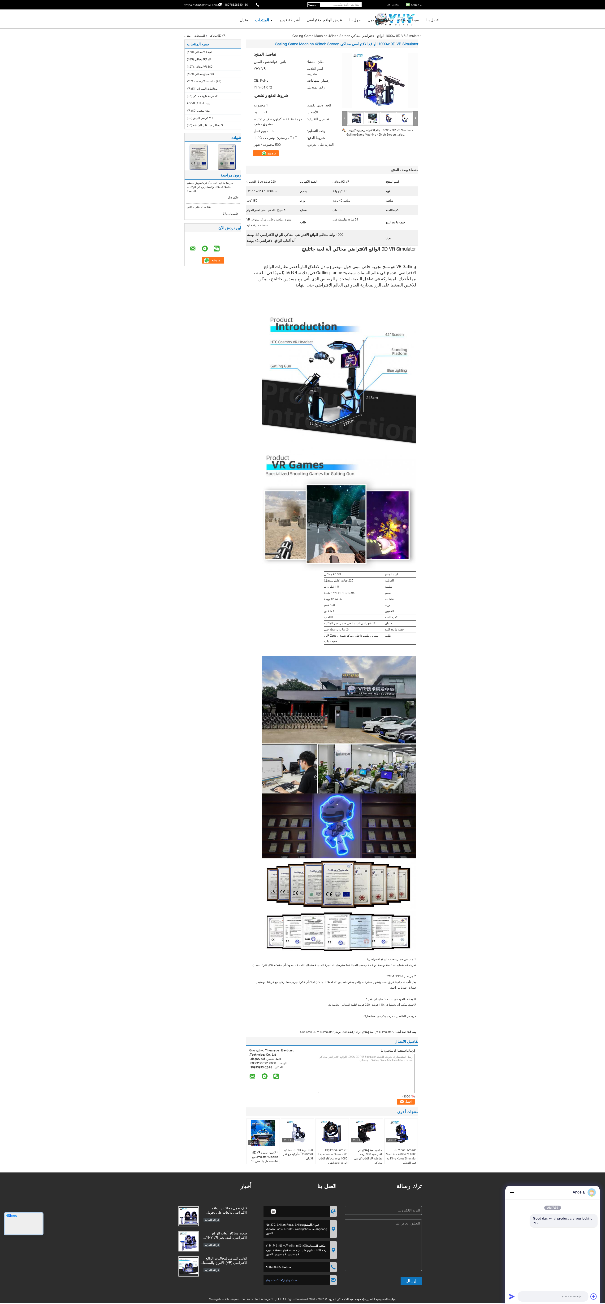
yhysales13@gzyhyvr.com (201, 5)
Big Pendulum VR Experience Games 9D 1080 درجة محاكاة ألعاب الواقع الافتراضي (332, 1156)
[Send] (512, 1296)
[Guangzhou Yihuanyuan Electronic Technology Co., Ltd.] (344, 118)
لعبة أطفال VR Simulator (391, 1032)
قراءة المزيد (212, 1219)
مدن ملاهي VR (198, 110)
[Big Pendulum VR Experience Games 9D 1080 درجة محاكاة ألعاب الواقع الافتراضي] (332, 1132)
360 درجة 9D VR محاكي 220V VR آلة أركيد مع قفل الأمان (297, 1154)
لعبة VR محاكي (203, 52)
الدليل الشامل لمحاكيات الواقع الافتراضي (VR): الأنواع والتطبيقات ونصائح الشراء (223, 1260)
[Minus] (512, 1192)
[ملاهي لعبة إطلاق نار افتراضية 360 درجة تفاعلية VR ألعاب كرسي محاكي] (366, 1132)
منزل (244, 20)
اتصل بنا (432, 20)
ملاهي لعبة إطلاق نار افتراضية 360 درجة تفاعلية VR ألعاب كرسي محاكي (368, 1156)
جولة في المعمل (380, 20)
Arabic (415, 5)
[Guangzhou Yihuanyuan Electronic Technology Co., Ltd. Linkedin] (273, 1210)
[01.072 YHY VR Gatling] (380, 80)
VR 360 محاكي (203, 66)
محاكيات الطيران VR (202, 88)
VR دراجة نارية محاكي (205, 96)
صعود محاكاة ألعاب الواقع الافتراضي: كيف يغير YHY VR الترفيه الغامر (226, 1235)
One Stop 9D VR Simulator (316, 1032)
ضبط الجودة (409, 20)
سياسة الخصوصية (386, 1299)
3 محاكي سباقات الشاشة (208, 125)
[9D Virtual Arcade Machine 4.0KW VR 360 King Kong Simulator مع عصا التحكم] (401, 1132)
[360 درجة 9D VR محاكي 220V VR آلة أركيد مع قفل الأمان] (297, 1132)
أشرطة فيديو (290, 20)
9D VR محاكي (217, 35)
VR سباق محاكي (204, 74)
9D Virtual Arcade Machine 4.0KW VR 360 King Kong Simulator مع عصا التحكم (401, 1156)
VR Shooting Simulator (201, 81)
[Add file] (593, 1296)
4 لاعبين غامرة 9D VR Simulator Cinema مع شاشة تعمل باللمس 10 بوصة (264, 1159)
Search (313, 5)
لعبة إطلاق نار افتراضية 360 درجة (354, 1032)
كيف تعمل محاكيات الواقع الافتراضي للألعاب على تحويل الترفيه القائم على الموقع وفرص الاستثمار (225, 1210)
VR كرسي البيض (203, 118)
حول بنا (355, 20)
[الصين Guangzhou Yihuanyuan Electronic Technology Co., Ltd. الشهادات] (199, 157)
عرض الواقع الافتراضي (324, 20)
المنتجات (262, 20)
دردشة (271, 153)
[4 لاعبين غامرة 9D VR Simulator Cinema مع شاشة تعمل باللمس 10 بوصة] (263, 1133)
